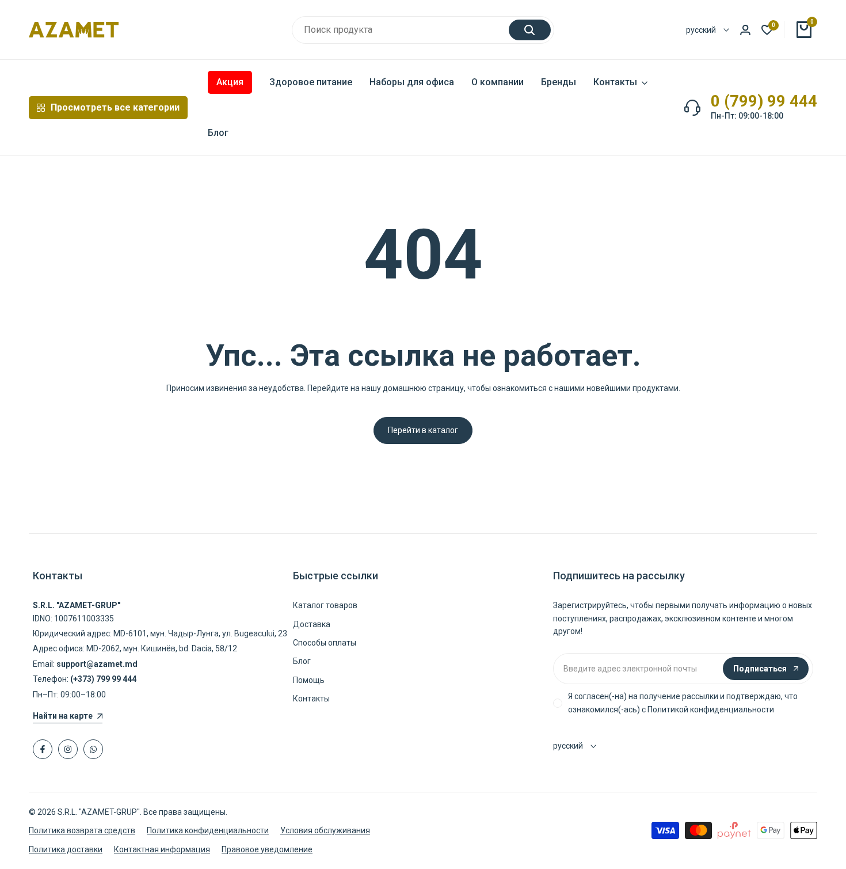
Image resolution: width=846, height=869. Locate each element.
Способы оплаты (324, 642)
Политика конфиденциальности (208, 830)
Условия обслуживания (325, 830)
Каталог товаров (325, 605)
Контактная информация (162, 849)
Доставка (311, 624)
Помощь (309, 680)
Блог (302, 661)
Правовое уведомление (267, 849)
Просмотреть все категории (115, 107)
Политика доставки (65, 849)
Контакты (311, 698)
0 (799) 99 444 (764, 101)
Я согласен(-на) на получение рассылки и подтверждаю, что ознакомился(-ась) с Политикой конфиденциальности (683, 703)
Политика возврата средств (82, 830)
